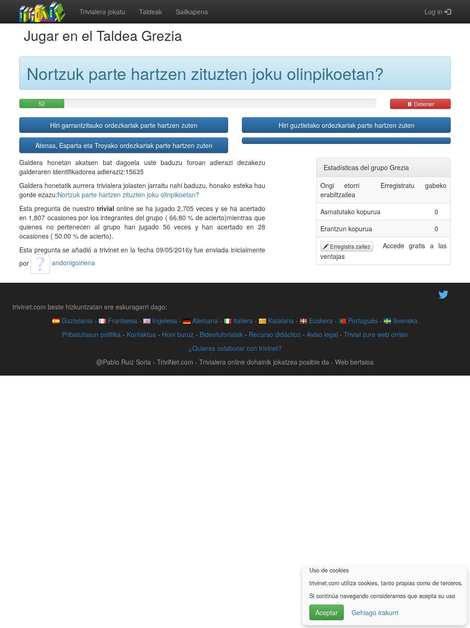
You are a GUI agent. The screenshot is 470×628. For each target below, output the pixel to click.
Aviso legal (322, 334)
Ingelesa (164, 320)
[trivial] (42, 11)
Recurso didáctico (275, 334)
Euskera (320, 320)
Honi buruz (178, 334)
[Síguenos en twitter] (443, 293)
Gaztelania (76, 320)
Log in (434, 11)
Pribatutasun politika (91, 334)
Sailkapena (192, 11)
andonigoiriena (72, 262)
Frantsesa (121, 320)
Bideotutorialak (221, 334)
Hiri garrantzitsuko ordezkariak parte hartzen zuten (123, 125)
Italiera (242, 320)
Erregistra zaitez (349, 246)
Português (362, 320)
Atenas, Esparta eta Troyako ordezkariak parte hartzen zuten (124, 145)
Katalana (280, 320)
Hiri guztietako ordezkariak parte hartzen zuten (346, 125)
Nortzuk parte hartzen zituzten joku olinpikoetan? (128, 194)
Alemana (204, 320)
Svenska (404, 320)
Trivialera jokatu (102, 11)
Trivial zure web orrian (376, 334)
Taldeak (150, 11)
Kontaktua (141, 334)
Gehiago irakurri (375, 612)
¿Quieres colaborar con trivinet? (235, 348)
